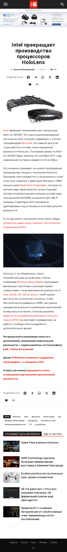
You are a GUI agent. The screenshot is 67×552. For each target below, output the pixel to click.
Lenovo (34, 294)
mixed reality (48, 416)
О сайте (53, 542)
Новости (14, 542)
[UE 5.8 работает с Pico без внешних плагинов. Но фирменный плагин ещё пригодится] (11, 492)
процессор (32, 420)
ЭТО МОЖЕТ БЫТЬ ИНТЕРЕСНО (22, 434)
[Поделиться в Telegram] (36, 77)
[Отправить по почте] (30, 84)
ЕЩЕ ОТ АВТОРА (52, 434)
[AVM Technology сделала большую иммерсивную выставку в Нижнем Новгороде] (11, 461)
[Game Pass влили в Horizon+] (11, 446)
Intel (5, 130)
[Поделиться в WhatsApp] (43, 77)
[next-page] (10, 527)
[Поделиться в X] (50, 77)
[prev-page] (5, 527)
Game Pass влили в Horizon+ (40, 442)
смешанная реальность (15, 424)
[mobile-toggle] (5, 4)
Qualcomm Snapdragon (33, 185)
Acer (5, 294)
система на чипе (48, 420)
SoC (59, 416)
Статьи (24, 542)
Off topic (43, 542)
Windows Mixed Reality (30, 281)
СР (30, 424)
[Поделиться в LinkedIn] (57, 77)
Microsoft (26, 143)
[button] (62, 4)
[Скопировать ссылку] (37, 84)
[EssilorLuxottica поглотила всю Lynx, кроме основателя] (11, 477)
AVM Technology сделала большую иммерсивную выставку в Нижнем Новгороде (42, 461)
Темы (33, 542)
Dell (24, 294)
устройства (40, 424)
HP (19, 294)
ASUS (13, 294)
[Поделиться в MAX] (28, 77)
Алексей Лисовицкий (24, 69)
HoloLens (17, 416)
